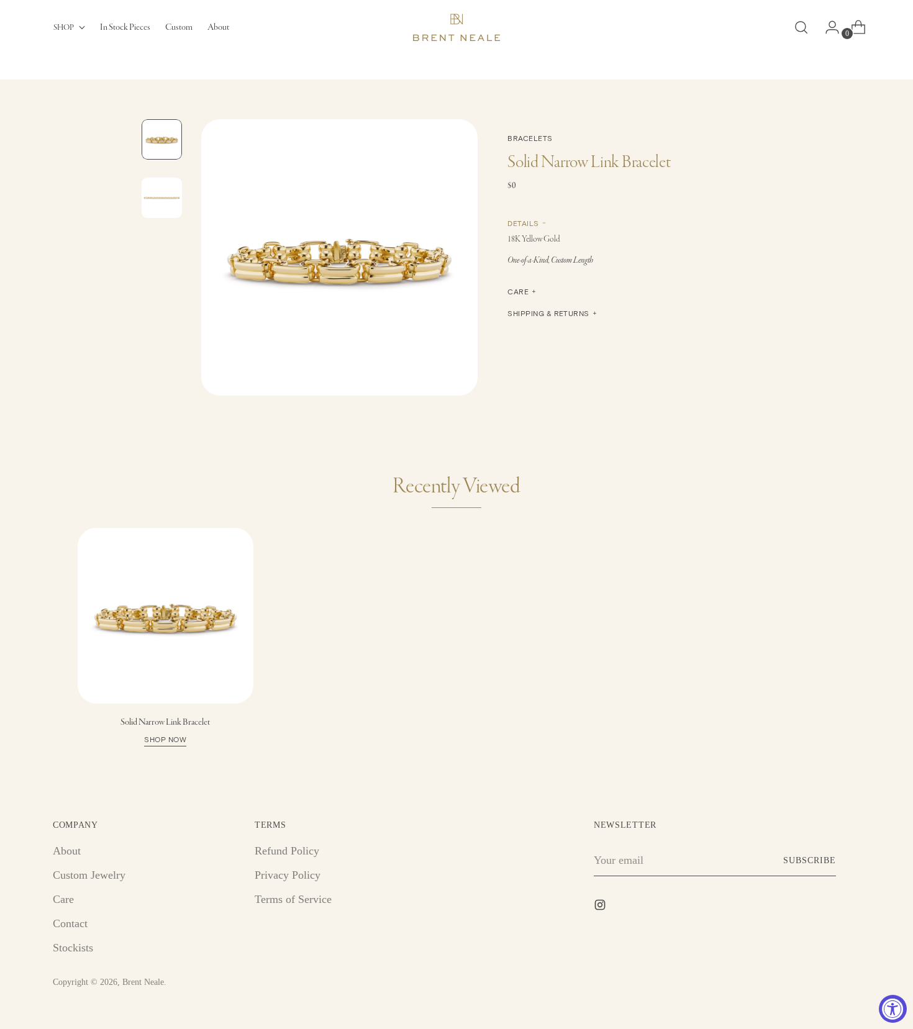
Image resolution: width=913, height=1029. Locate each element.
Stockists (73, 947)
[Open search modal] (801, 27)
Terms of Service (293, 899)
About (67, 851)
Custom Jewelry (89, 875)
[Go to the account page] (827, 27)
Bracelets (529, 138)
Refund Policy (287, 851)
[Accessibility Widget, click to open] (893, 1009)
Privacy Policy (287, 875)
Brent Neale (143, 982)
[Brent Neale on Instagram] (601, 907)
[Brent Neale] (456, 27)
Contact (70, 923)
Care (63, 899)
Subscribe (809, 860)
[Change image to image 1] (162, 139)
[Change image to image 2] (162, 198)
